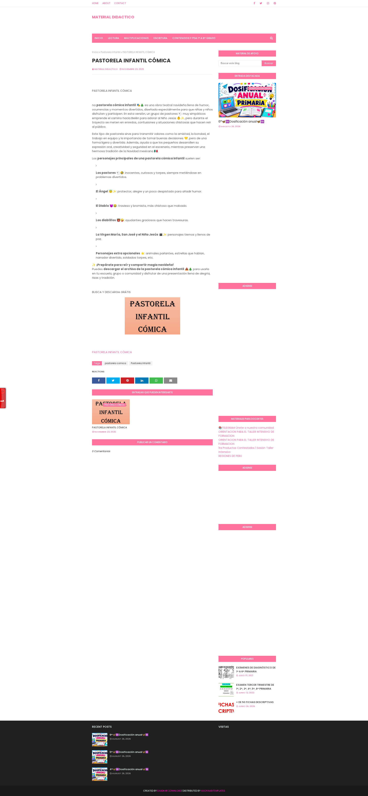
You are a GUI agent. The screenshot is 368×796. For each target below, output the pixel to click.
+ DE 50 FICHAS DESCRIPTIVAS (255, 702)
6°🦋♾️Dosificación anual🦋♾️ (241, 121)
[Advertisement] (234, 217)
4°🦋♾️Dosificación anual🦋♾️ (129, 769)
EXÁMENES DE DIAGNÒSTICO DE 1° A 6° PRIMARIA (256, 669)
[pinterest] (274, 3)
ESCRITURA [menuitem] (160, 38)
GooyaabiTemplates (213, 790)
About (106, 3)
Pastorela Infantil (110, 52)
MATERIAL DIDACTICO (113, 17)
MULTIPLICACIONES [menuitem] (136, 38)
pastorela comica (115, 363)
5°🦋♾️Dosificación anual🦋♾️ (129, 752)
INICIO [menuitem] (98, 38)
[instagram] (267, 3)
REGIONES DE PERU (230, 456)
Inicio (95, 52)
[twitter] (261, 3)
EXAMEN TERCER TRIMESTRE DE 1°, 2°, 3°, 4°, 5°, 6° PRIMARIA (255, 687)
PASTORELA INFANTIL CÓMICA (112, 352)
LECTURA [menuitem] (113, 38)
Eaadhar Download (169, 790)
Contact (120, 3)
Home (95, 3)
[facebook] (254, 3)
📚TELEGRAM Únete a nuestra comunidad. (246, 428)
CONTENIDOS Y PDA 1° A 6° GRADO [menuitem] (193, 38)
